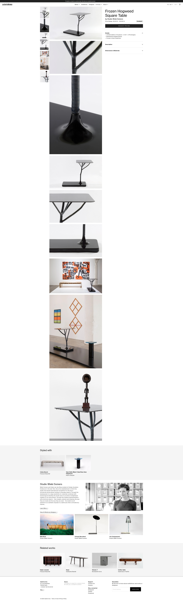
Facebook (91, 593)
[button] (171, 4)
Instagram (91, 589)
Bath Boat (43, 536)
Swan (67, 570)
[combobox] (176, 4)
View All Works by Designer (48, 512)
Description (108, 44)
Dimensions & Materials (112, 50)
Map (41, 589)
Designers (91, 4)
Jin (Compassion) (114, 536)
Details (107, 33)
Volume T (95, 570)
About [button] (105, 4)
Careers (90, 585)
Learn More (43, 508)
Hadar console (44, 570)
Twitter (90, 591)
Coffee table (122, 570)
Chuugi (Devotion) (80, 536)
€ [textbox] (175, 4)
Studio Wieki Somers (115, 19)
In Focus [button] (98, 4)
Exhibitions (84, 4)
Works (76, 4)
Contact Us (91, 583)
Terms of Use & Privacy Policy (59, 598)
